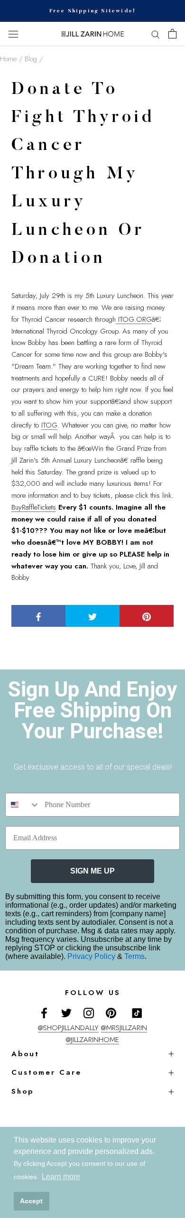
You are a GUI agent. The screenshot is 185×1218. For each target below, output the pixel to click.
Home (8, 59)
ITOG (49, 425)
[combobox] (23, 804)
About (25, 1054)
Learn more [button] (61, 1176)
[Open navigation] (13, 34)
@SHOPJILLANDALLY (68, 1028)
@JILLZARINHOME (92, 1039)
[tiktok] (137, 1013)
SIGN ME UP (92, 871)
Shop (22, 1091)
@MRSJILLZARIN (124, 1028)
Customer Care (46, 1072)
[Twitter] (66, 1013)
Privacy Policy (92, 956)
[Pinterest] (111, 1013)
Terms (134, 956)
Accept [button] (31, 1201)
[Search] (155, 34)
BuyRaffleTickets (33, 507)
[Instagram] (88, 1013)
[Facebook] (44, 1013)
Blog (31, 59)
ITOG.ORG (134, 319)
